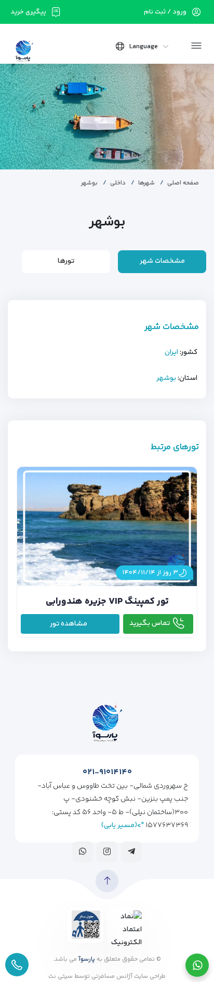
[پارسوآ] (24, 50)
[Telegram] (131, 851)
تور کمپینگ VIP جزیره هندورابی (107, 601)
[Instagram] (107, 851)
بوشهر (166, 378)
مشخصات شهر (162, 261)
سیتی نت (60, 976)
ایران (171, 352)
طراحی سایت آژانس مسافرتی (128, 976)
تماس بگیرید (149, 623)
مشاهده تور (68, 624)
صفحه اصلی (183, 183)
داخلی (118, 183)
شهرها (146, 183)
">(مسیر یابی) (122, 825)
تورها (66, 261)
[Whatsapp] (82, 851)
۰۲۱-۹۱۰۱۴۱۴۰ (107, 772)
